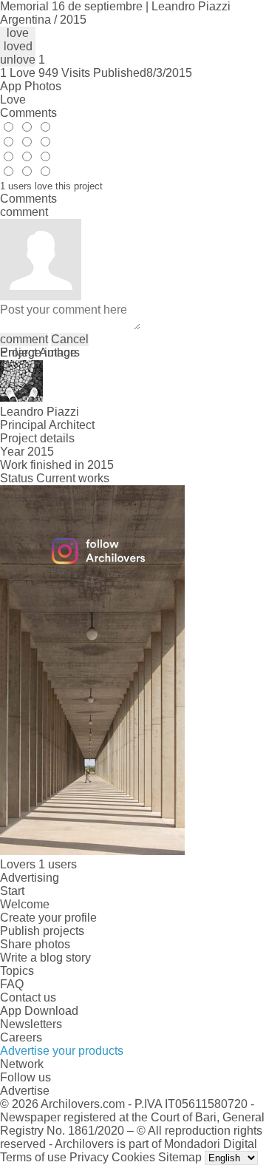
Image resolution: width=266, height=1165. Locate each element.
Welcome (25, 904)
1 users (57, 864)
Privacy (89, 1157)
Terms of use (33, 1157)
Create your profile (48, 917)
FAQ (12, 984)
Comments (28, 113)
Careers (21, 1037)
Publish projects (42, 931)
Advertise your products (61, 1050)
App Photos (30, 86)
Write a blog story (45, 957)
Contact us (28, 997)
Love (13, 99)
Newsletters (31, 1024)
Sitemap (180, 1157)
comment (24, 339)
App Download (39, 1010)
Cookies (133, 1157)
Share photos (35, 944)
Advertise (25, 1090)
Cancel (70, 339)
